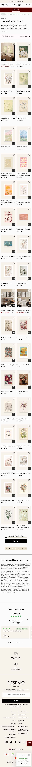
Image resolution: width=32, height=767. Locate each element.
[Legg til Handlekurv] (13, 59)
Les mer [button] (4, 31)
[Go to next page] (25, 548)
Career (14, 720)
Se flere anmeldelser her (16, 642)
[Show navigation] (2, 5)
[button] (23, 759)
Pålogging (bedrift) (10, 737)
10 (22, 549)
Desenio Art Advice (23, 712)
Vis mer (16, 541)
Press (14, 714)
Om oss (13, 712)
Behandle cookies (23, 733)
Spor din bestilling (23, 717)
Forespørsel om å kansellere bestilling (23, 729)
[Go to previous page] (6, 548)
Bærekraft (13, 723)
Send (16, 700)
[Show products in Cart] (29, 5)
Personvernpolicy (14, 704)
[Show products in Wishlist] (26, 5)
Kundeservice (22, 714)
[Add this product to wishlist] (13, 44)
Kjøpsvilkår (21, 720)
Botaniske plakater (12, 14)
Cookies (20, 723)
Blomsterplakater (25, 14)
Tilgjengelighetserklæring (8, 726)
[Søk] (6, 5)
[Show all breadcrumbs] (3, 14)
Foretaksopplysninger (9, 717)
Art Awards (12, 734)
